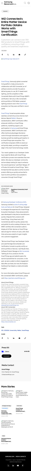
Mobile (3, 435)
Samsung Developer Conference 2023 (14, 202)
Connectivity (13, 330)
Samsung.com (9, 456)
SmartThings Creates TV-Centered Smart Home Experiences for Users (21, 410)
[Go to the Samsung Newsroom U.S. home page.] (10, 3)
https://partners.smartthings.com (14, 278)
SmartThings (5, 81)
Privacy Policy (8, 459)
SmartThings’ (5, 113)
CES (2, 330)
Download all (6, 356)
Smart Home (19, 405)
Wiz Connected (24, 251)
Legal (14, 459)
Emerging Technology (6, 405)
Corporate (5, 11)
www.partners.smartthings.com (10, 305)
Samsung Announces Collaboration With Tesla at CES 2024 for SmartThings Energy (6, 412)
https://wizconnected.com (8, 322)
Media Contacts (21, 456)
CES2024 (6, 330)
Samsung (14, 128)
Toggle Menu (2, 3)
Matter (19, 330)
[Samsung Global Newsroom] (29, 3)
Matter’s (14, 118)
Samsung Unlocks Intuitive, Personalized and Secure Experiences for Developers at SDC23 (6, 440)
